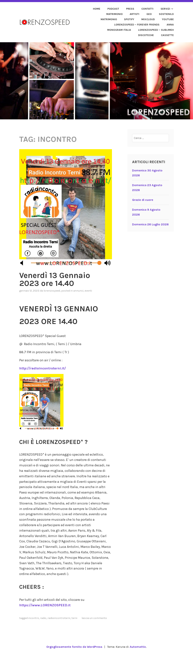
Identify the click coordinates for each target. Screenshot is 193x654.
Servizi (165, 8)
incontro (33, 618)
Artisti (134, 14)
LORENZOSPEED (52, 290)
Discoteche (146, 35)
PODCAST (113, 8)
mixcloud (148, 19)
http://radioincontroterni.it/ (42, 368)
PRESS (130, 8)
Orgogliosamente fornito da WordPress (74, 647)
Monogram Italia (119, 29)
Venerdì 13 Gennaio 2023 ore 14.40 (54, 279)
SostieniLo (166, 14)
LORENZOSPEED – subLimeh (156, 29)
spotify (129, 19)
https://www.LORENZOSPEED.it (44, 605)
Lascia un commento (94, 618)
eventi (88, 290)
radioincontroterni (58, 618)
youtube (168, 19)
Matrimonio (114, 14)
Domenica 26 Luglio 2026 (150, 224)
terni (74, 618)
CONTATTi (147, 8)
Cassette (167, 35)
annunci (78, 290)
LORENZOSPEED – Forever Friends (136, 24)
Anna (170, 24)
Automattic (138, 647)
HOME (96, 8)
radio (43, 618)
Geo (149, 14)
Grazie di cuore (142, 200)
